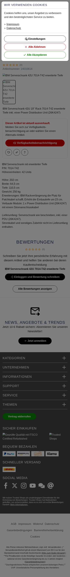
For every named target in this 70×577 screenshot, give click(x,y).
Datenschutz (14, 28)
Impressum (13, 24)
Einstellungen (36, 38)
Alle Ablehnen (37, 46)
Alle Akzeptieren (37, 54)
